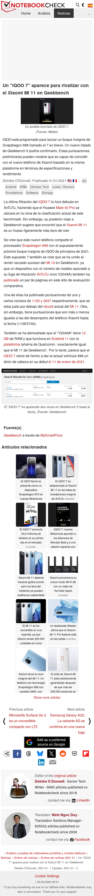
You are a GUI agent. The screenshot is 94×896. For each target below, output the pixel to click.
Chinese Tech (39, 186)
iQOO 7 (44, 201)
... (88, 13)
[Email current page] (53, 762)
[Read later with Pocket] (74, 753)
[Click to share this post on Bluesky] (40, 754)
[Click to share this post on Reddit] (63, 753)
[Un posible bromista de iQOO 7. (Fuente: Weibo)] (47, 111)
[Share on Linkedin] (41, 762)
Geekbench (13, 435)
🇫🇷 (75, 180)
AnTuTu (43, 274)
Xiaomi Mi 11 (77, 224)
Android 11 (60, 338)
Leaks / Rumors (63, 186)
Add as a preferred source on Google (51, 742)
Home (26, 13)
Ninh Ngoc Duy (64, 814)
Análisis (44, 13)
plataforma (12, 344)
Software (32, 192)
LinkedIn (83, 800)
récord (48, 306)
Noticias (63, 13)
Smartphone (14, 192)
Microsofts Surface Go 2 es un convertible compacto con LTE (27, 721)
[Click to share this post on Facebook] (17, 754)
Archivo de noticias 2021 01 (58, 858)
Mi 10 (50, 262)
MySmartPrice (51, 435)
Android (10, 186)
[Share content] (7, 754)
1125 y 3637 (41, 300)
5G (84, 180)
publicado (11, 279)
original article (65, 775)
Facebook (82, 839)
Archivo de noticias (25, 858)
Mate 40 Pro (65, 207)
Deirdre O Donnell (49, 781)
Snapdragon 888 (35, 245)
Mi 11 (74, 306)
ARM (23, 186)
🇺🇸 (69, 180)
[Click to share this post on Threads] (28, 754)
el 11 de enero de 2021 (66, 361)
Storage (47, 192)
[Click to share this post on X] (51, 753)
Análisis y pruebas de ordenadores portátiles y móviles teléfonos (46, 853)
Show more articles (47, 697)
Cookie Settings (47, 875)
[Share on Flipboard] (86, 753)
